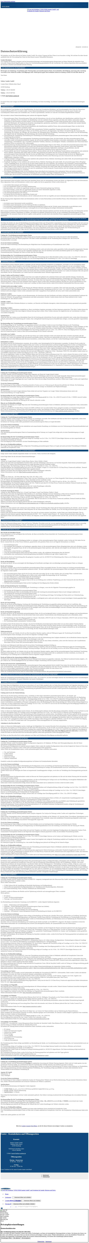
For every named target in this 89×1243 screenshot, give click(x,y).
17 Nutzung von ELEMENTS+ (9, 874)
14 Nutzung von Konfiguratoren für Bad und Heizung (14, 738)
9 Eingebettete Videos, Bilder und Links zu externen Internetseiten (18, 450)
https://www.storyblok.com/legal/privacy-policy (74, 968)
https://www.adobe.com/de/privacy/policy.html (67, 854)
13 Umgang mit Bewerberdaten (9, 682)
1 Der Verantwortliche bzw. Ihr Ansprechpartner (13, 67)
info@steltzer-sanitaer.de (12, 96)
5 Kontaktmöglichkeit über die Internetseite (12, 232)
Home (6, 1194)
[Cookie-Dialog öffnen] (2, 1208)
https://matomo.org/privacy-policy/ (32, 1006)
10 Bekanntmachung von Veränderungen (11, 520)
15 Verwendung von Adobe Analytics (10, 808)
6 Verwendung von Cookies (8, 261)
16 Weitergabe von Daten (7, 857)
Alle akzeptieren (26, 1238)
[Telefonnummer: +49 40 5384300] (2, 4)
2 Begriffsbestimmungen (7, 106)
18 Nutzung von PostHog (7, 1058)
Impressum (46, 1175)
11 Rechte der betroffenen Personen (10, 529)
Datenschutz (46, 1176)
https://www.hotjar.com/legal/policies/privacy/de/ (36, 1018)
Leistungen (8, 1197)
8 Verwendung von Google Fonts (9, 414)
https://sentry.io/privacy (7, 968)
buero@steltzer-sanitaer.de (18, 1153)
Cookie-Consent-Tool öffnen (29, 1126)
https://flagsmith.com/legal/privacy (32, 992)
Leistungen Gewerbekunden (13, 1200)
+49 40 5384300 (5, 6)
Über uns (7, 1204)
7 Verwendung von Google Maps (9, 369)
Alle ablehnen (16, 1238)
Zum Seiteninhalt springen (8, 1)
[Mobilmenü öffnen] (44, 12)
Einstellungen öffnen (6, 1238)
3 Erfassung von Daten (7, 177)
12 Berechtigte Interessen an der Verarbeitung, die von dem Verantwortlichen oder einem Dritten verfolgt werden (29, 674)
